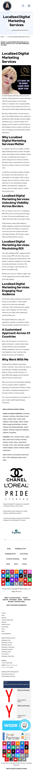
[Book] (12, 580)
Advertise (4, 617)
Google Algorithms (6, 633)
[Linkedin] (21, 572)
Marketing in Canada (7, 642)
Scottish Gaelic (19, 601)
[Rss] (21, 580)
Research (4, 622)
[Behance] (16, 576)
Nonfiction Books (6, 624)
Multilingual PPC (10, 554)
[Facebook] (8, 572)
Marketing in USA (6, 640)
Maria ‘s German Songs (12, 598)
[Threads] (8, 580)
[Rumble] (20, 759)
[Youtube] (3, 572)
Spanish (6, 599)
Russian (11, 601)
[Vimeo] (8, 584)
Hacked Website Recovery (8, 676)
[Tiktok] (30, 572)
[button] (4, 534)
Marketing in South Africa (8, 656)
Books (25, 559)
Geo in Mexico (5, 654)
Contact (24, 564)
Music (8, 564)
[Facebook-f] (12, 584)
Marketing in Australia (7, 649)
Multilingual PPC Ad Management (10, 671)
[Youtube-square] (7, 759)
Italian (20, 599)
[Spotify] (30, 580)
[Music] (21, 584)
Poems (3, 629)
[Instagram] (12, 572)
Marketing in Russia (7, 644)
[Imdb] (12, 576)
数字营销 (4, 660)
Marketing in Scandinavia (8, 647)
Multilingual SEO (20, 549)
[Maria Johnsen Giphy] (25, 576)
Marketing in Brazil (6, 651)
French (25, 598)
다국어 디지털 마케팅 (7, 662)
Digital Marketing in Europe (8, 638)
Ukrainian (27, 599)
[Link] (24, 759)
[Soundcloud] (16, 572)
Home (7, 30)
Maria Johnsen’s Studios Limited (16, 768)
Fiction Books (5, 626)
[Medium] (8, 576)
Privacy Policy (6, 589)
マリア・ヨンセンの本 (7, 667)
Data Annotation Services (8, 674)
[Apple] (16, 584)
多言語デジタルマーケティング (9, 665)
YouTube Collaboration (7, 620)
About (16, 564)
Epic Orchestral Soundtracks (16, 605)
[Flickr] (3, 576)
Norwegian (13, 599)
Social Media (24, 554)
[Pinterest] (25, 572)
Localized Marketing (12, 559)
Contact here (5, 403)
